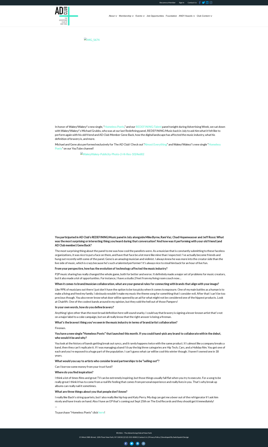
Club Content (203, 16)
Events (139, 16)
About (112, 16)
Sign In (181, 2)
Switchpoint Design (181, 437)
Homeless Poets (114, 126)
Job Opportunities (155, 16)
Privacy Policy (154, 437)
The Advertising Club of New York (138, 433)
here (101, 412)
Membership (125, 16)
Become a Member (168, 2)
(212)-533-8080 (130, 437)
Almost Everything (155, 144)
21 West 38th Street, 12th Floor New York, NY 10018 (101, 437)
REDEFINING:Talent (149, 126)
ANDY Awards (185, 16)
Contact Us (192, 2)
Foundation (171, 16)
